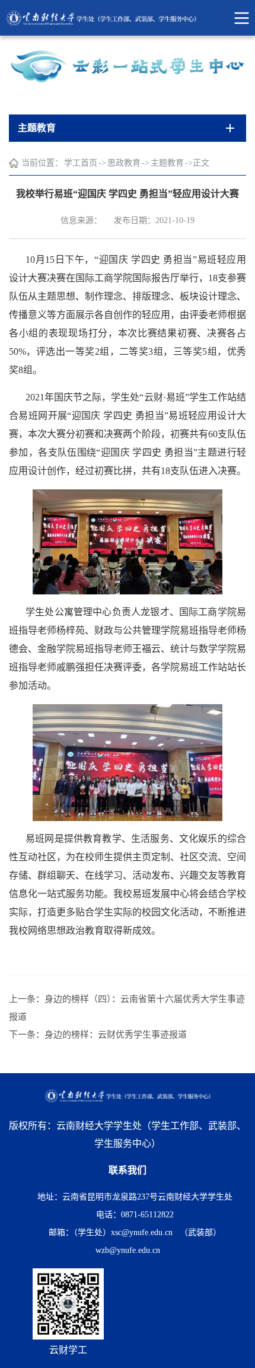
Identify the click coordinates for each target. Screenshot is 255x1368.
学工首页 (80, 162)
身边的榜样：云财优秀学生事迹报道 (115, 1034)
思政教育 (124, 162)
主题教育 (167, 162)
